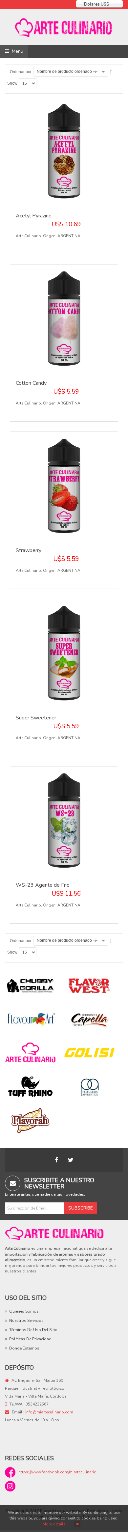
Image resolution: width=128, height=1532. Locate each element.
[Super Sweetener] (64, 652)
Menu (17, 51)
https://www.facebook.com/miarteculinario (57, 1472)
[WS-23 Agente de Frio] (64, 820)
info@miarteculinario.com (49, 1412)
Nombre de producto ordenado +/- (67, 71)
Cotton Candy (31, 383)
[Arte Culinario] (64, 27)
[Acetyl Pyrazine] (64, 150)
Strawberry (28, 550)
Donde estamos (24, 1348)
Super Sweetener (36, 717)
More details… (55, 1524)
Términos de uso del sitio (33, 1329)
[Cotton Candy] (64, 318)
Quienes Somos (24, 1311)
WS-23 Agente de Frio (43, 885)
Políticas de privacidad (30, 1339)
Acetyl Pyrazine (34, 215)
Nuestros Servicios (26, 1320)
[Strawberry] (64, 485)
